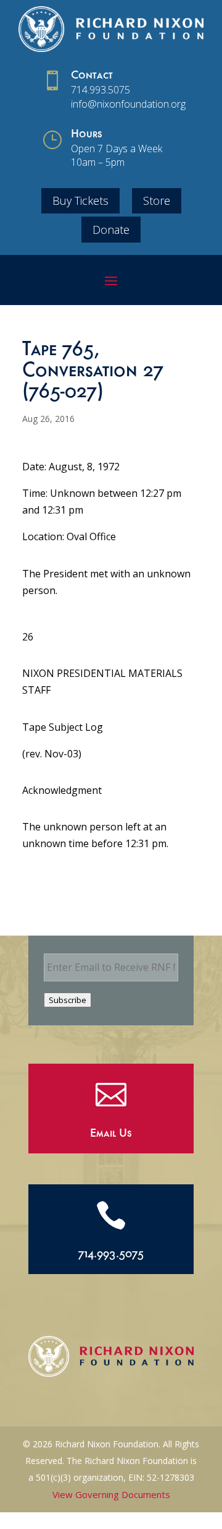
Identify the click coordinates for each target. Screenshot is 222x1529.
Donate (111, 229)
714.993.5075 (100, 90)
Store (156, 200)
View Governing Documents (111, 1494)
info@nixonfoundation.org (128, 104)
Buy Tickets (80, 200)
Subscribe (67, 1000)
